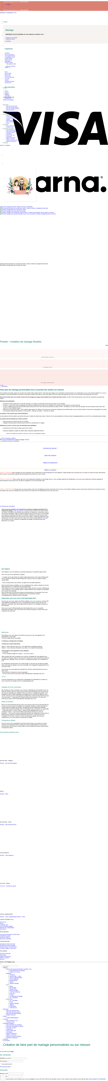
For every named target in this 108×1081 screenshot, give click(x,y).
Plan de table (12, 987)
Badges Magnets (10, 120)
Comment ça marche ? (50, 448)
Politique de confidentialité (7, 927)
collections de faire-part (28, 433)
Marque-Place (13, 989)
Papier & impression (10, 137)
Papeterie (8, 973)
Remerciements (13, 980)
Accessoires (9, 999)
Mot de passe (4, 1061)
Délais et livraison (4, 957)
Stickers (8, 115)
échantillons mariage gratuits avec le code (16, 1)
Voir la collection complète (8, 438)
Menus (11, 986)
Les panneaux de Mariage (12, 118)
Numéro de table (13, 990)
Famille (5, 111)
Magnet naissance (10, 109)
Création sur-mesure (14, 972)
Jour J (7, 984)
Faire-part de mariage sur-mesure (13, 131)
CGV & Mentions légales (6, 926)
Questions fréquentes (11, 141)
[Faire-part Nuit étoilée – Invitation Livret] (7, 155)
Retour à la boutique (10, 66)
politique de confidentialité (99, 1079)
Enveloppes (9, 136)
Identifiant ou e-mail (5, 1058)
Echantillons (9, 133)
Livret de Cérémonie (14, 992)
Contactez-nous (9, 127)
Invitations (7, 145)
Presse (1, 923)
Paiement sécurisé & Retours (12, 140)
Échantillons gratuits (5, 936)
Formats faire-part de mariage (7, 945)
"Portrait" (26, 439)
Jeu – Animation (10, 121)
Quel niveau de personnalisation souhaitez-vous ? (19, 969)
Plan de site (3, 929)
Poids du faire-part (10, 135)
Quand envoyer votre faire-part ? (8, 946)
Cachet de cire (13, 1007)
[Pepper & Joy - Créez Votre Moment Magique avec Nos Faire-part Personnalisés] (8, 12)
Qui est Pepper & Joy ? (11, 125)
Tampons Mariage (14, 983)
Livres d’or (12, 993)
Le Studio (5, 124)
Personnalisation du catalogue (13, 129)
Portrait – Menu (4, 794)
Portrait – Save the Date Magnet (8, 763)
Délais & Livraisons (10, 138)
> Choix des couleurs (28, 653)
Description (4, 386)
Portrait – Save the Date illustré (8, 824)
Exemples (5, 142)
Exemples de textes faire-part (7, 944)
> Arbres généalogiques (11, 112)
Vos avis (2, 959)
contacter (13, 425)
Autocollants (12, 1006)
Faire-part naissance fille (11, 106)
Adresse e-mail (4, 1073)
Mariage (5, 21)
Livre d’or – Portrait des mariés (8, 886)
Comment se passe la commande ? (10, 441)
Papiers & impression (5, 956)
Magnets (11, 1004)
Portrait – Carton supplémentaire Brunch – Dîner (12, 916)
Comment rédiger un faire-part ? (8, 948)
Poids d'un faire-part (5, 953)
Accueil (2, 145)
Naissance (5, 104)
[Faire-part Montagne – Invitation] (7, 163)
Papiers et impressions (50, 463)
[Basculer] (0, 438)
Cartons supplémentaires (15, 977)
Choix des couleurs (10, 132)
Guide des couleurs (18, 510)
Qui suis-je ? (3, 922)
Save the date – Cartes (15, 976)
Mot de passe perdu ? (5, 1066)
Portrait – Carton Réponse (7, 855)
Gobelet (8, 119)
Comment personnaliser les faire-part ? (10, 934)
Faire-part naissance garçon (12, 107)
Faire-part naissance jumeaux (12, 108)
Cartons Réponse (13, 979)
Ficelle (7, 123)
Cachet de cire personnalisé (12, 116)
